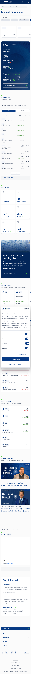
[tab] (7, 105)
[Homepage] (2, 6)
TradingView (10, 563)
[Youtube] (2, 652)
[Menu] (2, 2)
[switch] (27, 338)
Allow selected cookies (15, 364)
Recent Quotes (24, 20)
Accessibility (15, 665)
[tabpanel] (15, 144)
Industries (14, 20)
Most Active (5, 20)
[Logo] (8, 2)
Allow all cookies (15, 359)
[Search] (29, 2)
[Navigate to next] (19, 173)
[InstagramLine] (15, 652)
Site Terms (15, 660)
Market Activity (7, 6)
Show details (22, 354)
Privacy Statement (15, 662)
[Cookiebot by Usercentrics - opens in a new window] (22, 309)
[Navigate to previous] (12, 173)
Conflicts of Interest (15, 668)
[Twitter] (11, 652)
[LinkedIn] (6, 652)
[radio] (8, 111)
